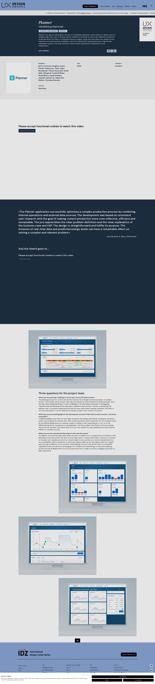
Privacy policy (85, 675)
